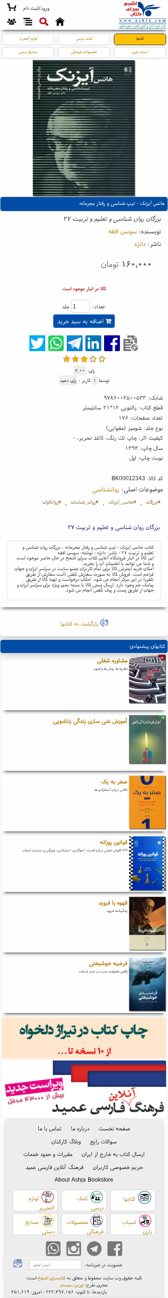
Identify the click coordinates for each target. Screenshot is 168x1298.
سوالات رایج (103, 1141)
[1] (66, 358)
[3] (84, 358)
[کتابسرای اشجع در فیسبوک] (114, 1250)
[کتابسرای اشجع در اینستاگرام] (73, 1250)
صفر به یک (114, 781)
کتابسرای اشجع (51, 1277)
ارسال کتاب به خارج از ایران (113, 1154)
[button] (36, 8)
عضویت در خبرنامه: (103, 1264)
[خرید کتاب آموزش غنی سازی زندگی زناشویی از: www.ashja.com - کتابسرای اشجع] (147, 743)
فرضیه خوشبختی (108, 963)
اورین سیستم (72, 1284)
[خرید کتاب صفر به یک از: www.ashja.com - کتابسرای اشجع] (147, 803)
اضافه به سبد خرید (81, 321)
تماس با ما (50, 1128)
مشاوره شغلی (112, 660)
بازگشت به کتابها (80, 623)
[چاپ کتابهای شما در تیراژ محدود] (84, 1039)
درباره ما (80, 1128)
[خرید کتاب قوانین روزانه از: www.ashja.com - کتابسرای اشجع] (147, 864)
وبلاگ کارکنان (66, 1141)
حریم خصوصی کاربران (118, 1167)
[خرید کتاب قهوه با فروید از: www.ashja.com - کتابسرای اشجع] (147, 924)
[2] (75, 358)
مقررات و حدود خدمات (47, 1154)
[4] (93, 358)
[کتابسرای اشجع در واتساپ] (53, 1250)
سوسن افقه (122, 231)
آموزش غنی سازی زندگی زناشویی (90, 721)
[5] (101, 358)
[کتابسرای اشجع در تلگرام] (94, 1250)
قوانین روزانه (113, 842)
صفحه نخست (114, 1128)
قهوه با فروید (112, 902)
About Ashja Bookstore (84, 1179)
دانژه (140, 243)
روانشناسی (105, 489)
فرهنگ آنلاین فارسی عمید (55, 1167)
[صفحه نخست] (60, 22)
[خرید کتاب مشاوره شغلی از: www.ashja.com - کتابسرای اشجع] (147, 682)
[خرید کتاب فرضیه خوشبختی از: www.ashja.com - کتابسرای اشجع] (147, 985)
